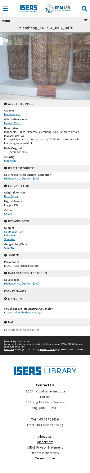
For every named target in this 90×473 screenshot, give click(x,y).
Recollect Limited (47, 349)
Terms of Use (23, 341)
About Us (45, 436)
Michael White (12, 123)
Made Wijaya (12, 114)
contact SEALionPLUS (63, 344)
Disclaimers (45, 442)
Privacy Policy (10, 341)
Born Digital (11, 196)
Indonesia (10, 161)
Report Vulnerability (45, 453)
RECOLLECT (9, 349)
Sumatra (9, 239)
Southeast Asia (13, 231)
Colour (8, 214)
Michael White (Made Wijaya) (25, 312)
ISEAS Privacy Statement (45, 447)
